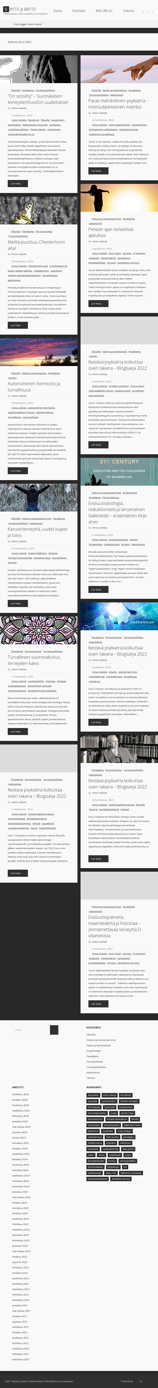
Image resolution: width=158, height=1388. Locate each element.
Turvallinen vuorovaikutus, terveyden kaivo (34, 660)
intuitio (113, 671)
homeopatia (94, 1107)
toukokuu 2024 (20, 1164)
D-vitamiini (139, 253)
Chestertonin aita (38, 265)
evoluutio (94, 258)
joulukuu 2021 (20, 1305)
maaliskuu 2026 (21, 1110)
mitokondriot (108, 258)
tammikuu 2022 (21, 1299)
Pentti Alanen (38, 129)
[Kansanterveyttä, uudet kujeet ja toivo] (38, 498)
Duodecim (33, 119)
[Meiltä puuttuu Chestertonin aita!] (38, 210)
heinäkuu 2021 (20, 1326)
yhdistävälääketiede (97, 1178)
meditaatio (108, 1131)
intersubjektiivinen (119, 124)
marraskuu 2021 (21, 1310)
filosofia (45, 119)
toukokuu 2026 (20, 1105)
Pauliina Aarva (95, 1142)
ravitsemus (125, 1142)
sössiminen (53, 129)
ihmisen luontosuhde (20, 557)
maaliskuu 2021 (21, 1348)
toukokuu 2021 (20, 1337)
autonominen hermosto (41, 407)
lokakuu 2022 (19, 1256)
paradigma (48, 823)
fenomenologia (16, 818)
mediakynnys (41, 270)
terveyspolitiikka (128, 1160)
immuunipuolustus (97, 1113)
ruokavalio (93, 1148)
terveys (111, 262)
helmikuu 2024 (20, 1180)
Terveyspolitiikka (45, 90)
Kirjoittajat (79, 10)
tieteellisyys (138, 544)
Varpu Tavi (111, 1172)
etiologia (50, 681)
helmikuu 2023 (20, 1234)
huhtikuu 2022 (20, 1283)
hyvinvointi (109, 1107)
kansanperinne (95, 1119)
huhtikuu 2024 (20, 1170)
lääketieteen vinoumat (35, 124)
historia (93, 809)
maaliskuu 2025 (21, 1153)
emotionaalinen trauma (21, 412)
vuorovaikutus (31, 417)
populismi (56, 270)
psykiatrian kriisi (128, 129)
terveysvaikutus (17, 690)
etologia (52, 553)
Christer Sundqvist (129, 1101)
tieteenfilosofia (47, 828)
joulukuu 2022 (20, 1245)
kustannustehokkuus (117, 1119)
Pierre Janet (137, 386)
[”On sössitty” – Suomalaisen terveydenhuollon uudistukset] (38, 69)
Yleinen (93, 356)
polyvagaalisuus (17, 685)
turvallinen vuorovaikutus (42, 690)
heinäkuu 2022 (20, 1267)
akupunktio (93, 1095)
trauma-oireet (122, 390)
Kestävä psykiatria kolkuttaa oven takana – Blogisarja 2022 (117, 365)
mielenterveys (95, 1137)
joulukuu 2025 (20, 1121)
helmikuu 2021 (20, 1353)
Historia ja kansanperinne (106, 218)
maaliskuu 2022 (21, 1289)
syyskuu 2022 (19, 1262)
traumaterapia (114, 676)
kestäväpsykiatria (109, 809)
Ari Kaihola (126, 1095)
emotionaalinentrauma (121, 804)
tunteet (125, 809)
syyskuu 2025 (19, 1132)
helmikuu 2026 (20, 1115)
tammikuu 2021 (21, 1359)
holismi (133, 539)
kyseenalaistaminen (19, 823)
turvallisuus (14, 417)
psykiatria (111, 1142)
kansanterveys (42, 557)
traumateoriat (96, 676)
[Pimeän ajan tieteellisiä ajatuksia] (119, 198)
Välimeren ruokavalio (131, 1172)
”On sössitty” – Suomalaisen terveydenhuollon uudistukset (38, 99)
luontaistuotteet (111, 1125)
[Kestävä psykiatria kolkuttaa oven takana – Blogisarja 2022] (119, 616)
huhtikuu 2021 (20, 1343)
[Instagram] (152, 10)
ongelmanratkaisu (18, 129)
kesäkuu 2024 (20, 1159)
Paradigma (28, 90)
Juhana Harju (127, 1113)
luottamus (55, 124)
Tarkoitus (128, 10)
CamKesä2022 (36, 681)
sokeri (91, 1155)
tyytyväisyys (113, 1166)
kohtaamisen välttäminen (103, 129)
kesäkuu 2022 (20, 1272)
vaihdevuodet (94, 1172)
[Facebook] (143, 10)
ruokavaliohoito (110, 1148)
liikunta (135, 1119)
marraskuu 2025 (21, 1126)
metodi (36, 823)
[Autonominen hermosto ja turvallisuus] (38, 352)
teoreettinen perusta (39, 685)
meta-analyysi (124, 1131)
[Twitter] (148, 10)
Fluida (136, 1381)
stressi (101, 1155)
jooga (113, 1113)
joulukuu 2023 (20, 1191)
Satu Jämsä (128, 1148)
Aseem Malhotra (37, 553)
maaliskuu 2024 (21, 1175)
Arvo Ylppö (115, 253)
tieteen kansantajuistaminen (24, 275)
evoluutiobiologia (118, 539)
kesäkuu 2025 (20, 1148)
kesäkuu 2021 (20, 1332)
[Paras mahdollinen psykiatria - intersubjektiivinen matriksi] (119, 69)
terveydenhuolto (96, 1160)
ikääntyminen (125, 1107)
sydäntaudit (115, 1155)
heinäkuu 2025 (20, 1143)
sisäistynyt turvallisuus (101, 134)
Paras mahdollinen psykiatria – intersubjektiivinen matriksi (118, 104)
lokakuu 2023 (19, 1202)
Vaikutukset (116, 94)
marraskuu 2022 (21, 1251)
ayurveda (92, 1101)
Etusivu (57, 10)
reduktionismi (112, 544)
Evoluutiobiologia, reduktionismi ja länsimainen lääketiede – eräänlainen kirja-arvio (117, 512)
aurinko (127, 253)
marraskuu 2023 (21, 1197)
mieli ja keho (112, 1137)
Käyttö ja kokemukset (114, 90)
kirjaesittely (95, 544)
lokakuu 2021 (19, 1316)
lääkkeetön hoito (132, 1125)
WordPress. (147, 1381)
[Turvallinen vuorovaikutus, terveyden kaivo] (38, 630)
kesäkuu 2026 (20, 1099)
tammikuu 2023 (21, 1240)
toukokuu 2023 (20, 1218)
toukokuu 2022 (20, 1278)
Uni (125, 1166)
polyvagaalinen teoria (101, 390)
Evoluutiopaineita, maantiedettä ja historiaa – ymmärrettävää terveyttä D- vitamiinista (115, 926)
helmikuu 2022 (20, 1294)
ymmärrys (94, 681)
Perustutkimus (43, 231)
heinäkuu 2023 (20, 1208)
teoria (34, 828)
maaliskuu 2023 (21, 1229)
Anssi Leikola (19, 119)
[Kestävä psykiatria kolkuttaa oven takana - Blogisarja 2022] (119, 330)
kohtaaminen (139, 124)
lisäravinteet (94, 1125)
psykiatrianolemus (18, 828)
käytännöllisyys (44, 412)
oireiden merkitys (119, 386)
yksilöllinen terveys (128, 262)
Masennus (93, 1131)
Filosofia (15, 90)
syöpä (128, 1155)
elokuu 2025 (19, 1137)
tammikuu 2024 (21, 1186)
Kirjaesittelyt (130, 492)
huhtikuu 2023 (20, 1224)
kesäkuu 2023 (20, 1213)
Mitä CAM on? (104, 10)
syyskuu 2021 (19, 1321)
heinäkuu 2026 (20, 1094)
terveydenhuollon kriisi (21, 134)
